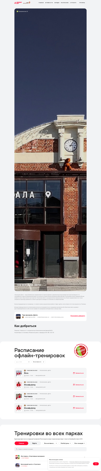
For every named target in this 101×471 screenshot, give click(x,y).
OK (96, 463)
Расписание (64, 2)
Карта (34, 443)
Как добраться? (40, 375)
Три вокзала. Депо (45, 370)
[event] (50, 373)
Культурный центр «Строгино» (31, 464)
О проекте (73, 2)
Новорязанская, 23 (23, 11)
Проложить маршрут (77, 316)
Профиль (82, 2)
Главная (41, 2)
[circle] (81, 351)
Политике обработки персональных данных (80, 461)
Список (21, 443)
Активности (49, 2)
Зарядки (56, 2)
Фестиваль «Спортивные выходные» (33, 456)
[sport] (18, 3)
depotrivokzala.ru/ (57, 317)
